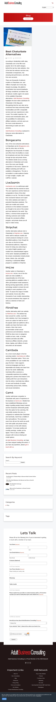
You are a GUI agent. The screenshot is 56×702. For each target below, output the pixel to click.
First (10, 549)
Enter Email (12, 557)
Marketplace (41, 687)
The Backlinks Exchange (15, 483)
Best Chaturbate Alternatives (16, 53)
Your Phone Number (16, 569)
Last (29, 549)
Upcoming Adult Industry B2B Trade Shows (41, 685)
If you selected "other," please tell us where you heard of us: (24, 626)
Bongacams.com (24, 146)
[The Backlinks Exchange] (7, 485)
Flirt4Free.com (11, 313)
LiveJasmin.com (10, 186)
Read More (38, 695)
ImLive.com (9, 273)
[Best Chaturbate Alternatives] (18, 36)
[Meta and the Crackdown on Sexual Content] (7, 489)
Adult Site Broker (17, 58)
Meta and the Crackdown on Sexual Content (20, 488)
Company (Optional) (14, 560)
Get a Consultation (16, 676)
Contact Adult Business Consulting (15, 689)
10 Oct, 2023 (9, 58)
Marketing (41, 680)
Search (7, 460)
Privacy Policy (16, 682)
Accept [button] (4, 698)
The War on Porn (41, 678)
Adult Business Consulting (21, 98)
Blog (8, 505)
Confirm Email (32, 557)
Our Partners (16, 687)
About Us (16, 673)
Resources (15, 680)
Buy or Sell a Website (41, 673)
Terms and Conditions (15, 685)
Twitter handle (13, 584)
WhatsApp (12, 578)
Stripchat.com (18, 233)
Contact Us (28, 18)
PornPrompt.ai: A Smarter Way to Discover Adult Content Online (21, 476)
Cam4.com (18, 401)
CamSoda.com (21, 356)
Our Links (41, 682)
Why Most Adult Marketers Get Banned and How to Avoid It (20, 480)
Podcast (41, 676)
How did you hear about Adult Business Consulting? (25, 620)
